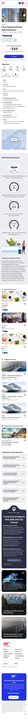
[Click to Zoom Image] (14, 15)
